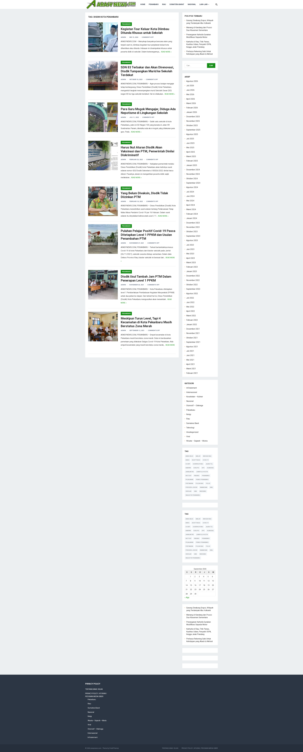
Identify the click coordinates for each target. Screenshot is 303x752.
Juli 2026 (190, 85)
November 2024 (193, 174)
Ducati (188, 464)
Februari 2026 (192, 108)
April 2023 (190, 258)
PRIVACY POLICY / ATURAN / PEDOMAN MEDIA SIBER (200, 748)
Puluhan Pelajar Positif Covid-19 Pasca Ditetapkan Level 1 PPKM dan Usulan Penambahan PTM (148, 234)
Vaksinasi (202, 491)
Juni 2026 (190, 90)
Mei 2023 (190, 254)
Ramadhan (203, 487)
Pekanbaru (154, 4)
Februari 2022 (192, 320)
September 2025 (193, 130)
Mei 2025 (190, 147)
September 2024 (193, 183)
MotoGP (188, 475)
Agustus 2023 (192, 240)
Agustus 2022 (192, 293)
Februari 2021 (192, 373)
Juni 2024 (190, 196)
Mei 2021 (190, 360)
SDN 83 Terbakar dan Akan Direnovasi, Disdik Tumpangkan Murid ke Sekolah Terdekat (147, 71)
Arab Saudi (189, 456)
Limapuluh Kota (202, 472)
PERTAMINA (189, 483)
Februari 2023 (192, 267)
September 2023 (193, 236)
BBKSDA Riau (207, 456)
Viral (188, 436)
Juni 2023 (190, 249)
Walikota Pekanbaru (193, 495)
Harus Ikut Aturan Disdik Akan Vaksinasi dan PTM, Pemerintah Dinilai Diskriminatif (147, 151)
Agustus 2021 (192, 346)
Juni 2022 (190, 302)
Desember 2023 (193, 223)
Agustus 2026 (192, 81)
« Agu (187, 597)
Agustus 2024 (192, 187)
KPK (203, 468)
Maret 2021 (191, 368)
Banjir (198, 456)
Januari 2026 (191, 112)
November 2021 (193, 333)
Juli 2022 (190, 298)
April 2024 (190, 205)
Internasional (191, 392)
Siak (195, 491)
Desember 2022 (193, 276)
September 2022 (193, 289)
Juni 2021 (190, 355)
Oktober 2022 (192, 285)
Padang (196, 475)
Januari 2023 (191, 271)
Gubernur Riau (198, 464)
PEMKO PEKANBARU (202, 479)
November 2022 (193, 280)
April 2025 (190, 152)
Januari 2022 (191, 324)
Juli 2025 (190, 139)
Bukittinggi (196, 460)
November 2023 (193, 227)
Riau (164, 4)
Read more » (166, 52)
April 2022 (190, 311)
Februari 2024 (192, 214)
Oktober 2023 (192, 231)
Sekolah (188, 491)
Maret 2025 (191, 156)
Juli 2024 (190, 192)
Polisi (208, 483)
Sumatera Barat (176, 4)
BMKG (187, 460)
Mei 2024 (190, 201)
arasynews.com (96, 748)
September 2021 (193, 342)
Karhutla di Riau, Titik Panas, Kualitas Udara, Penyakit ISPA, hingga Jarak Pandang (198, 44)
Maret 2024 (191, 209)
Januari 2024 (191, 218)
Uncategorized (192, 432)
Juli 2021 (190, 351)
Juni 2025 (190, 143)
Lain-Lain (203, 4)
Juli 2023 (190, 245)
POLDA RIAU (199, 483)
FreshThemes (114, 748)
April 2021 (190, 364)
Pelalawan (189, 479)
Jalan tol (209, 464)
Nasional (192, 4)
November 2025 (193, 121)
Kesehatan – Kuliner (194, 397)
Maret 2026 (191, 103)
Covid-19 (205, 460)
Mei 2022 (190, 307)
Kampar (188, 468)
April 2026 (190, 99)
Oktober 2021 (192, 338)
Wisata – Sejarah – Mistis (197, 441)
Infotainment (191, 388)
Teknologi (190, 428)
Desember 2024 (193, 170)
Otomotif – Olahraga (194, 405)
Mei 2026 (190, 94)
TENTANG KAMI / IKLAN (94, 689)
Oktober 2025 (192, 125)
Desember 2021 (193, 329)
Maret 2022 (191, 315)
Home (142, 4)
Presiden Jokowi (191, 487)
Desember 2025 (193, 116)
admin (123, 37)
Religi (188, 414)
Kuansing (210, 468)
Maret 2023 (191, 262)
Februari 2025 (192, 161)
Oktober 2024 (192, 178)
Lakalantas (190, 472)
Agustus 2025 (192, 134)
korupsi (196, 468)
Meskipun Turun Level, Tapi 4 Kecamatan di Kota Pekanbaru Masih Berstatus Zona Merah (146, 322)
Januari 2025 (191, 165)
